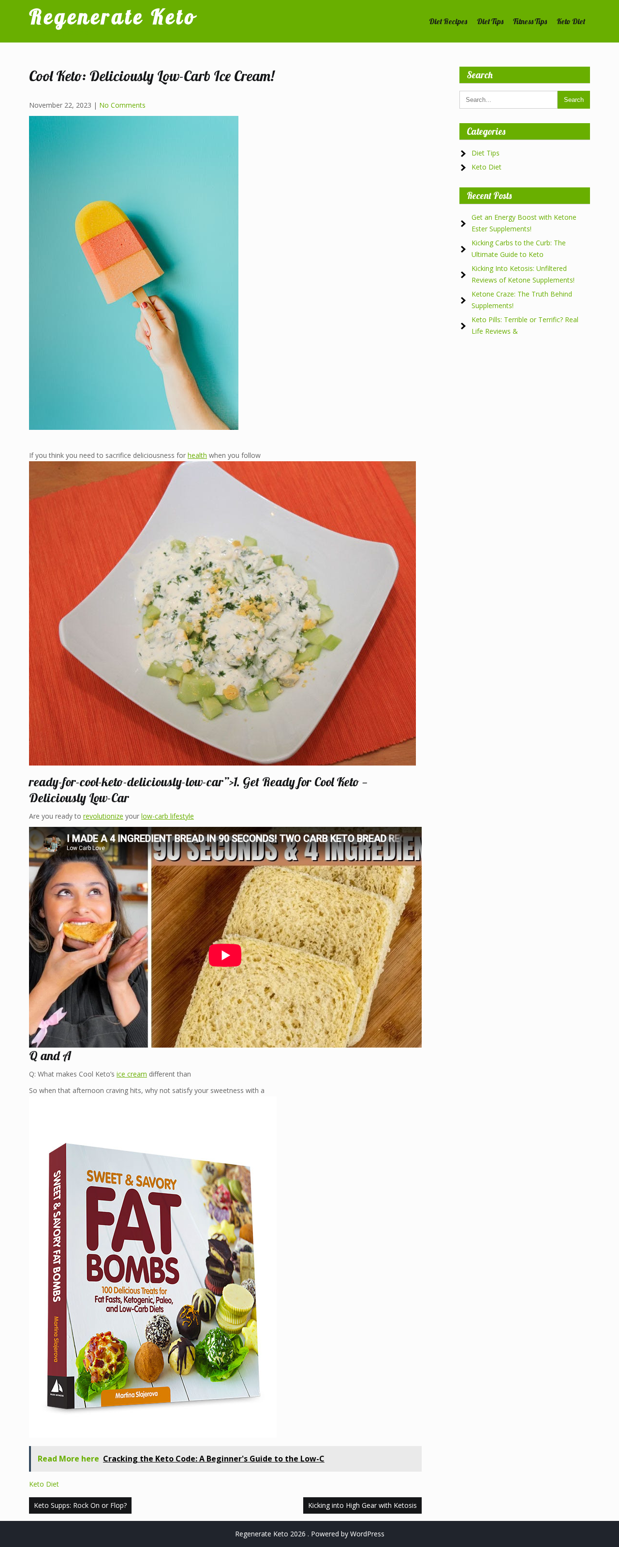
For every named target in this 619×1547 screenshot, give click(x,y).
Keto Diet (571, 21)
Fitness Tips (530, 21)
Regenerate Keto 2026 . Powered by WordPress (309, 1533)
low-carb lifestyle (167, 816)
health (197, 455)
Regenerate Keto (112, 16)
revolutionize (103, 816)
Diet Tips (490, 21)
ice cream (132, 1074)
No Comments (122, 105)
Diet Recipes (448, 21)
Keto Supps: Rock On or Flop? (80, 1505)
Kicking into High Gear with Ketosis (362, 1505)
